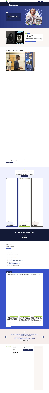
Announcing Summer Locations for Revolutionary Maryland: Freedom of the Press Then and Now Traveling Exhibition (24, 318)
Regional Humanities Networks (22, 225)
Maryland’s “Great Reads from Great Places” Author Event (16, 260)
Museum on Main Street (34, 225)
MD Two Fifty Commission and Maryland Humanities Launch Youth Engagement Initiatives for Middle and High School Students (12, 319)
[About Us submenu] (9, 4)
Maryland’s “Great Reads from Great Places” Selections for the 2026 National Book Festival (36, 318)
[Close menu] (8, 2)
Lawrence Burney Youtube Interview (13, 266)
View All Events (8, 248)
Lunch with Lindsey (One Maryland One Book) (14, 263)
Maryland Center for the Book (10, 225)
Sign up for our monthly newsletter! (28, 349)
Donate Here (24, 237)
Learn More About (9, 162)
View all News (8, 326)
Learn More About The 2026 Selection (30, 41)
